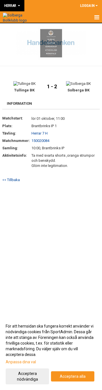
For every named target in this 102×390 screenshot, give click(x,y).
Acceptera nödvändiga (27, 376)
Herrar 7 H (39, 133)
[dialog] (51, 352)
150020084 (40, 141)
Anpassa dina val (21, 362)
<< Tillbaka (11, 180)
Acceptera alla (73, 376)
